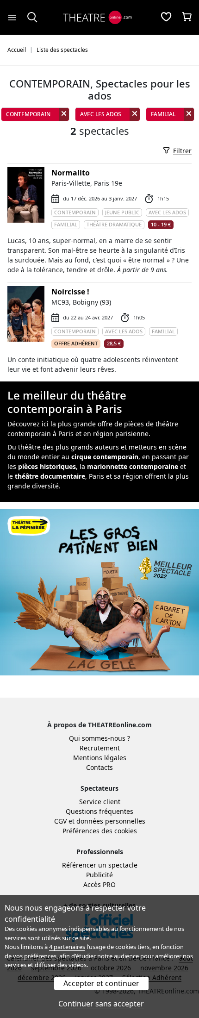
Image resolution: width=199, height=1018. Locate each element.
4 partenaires (67, 947)
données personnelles (110, 821)
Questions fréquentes (99, 811)
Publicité (99, 874)
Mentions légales (99, 757)
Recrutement (100, 747)
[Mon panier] (187, 18)
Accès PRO (99, 884)
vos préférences (34, 956)
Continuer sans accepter (101, 1004)
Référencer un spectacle (99, 865)
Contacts (99, 767)
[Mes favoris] (166, 18)
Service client (99, 801)
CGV (60, 821)
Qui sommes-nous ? (99, 738)
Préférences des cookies (99, 830)
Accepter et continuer (101, 983)
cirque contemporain (104, 456)
